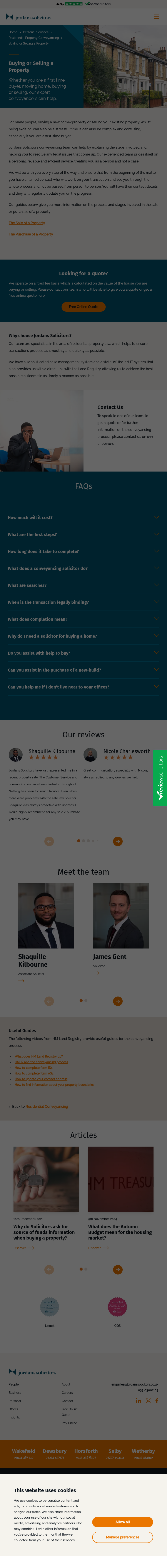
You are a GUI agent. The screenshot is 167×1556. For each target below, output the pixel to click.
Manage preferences (122, 1537)
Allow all (122, 1522)
